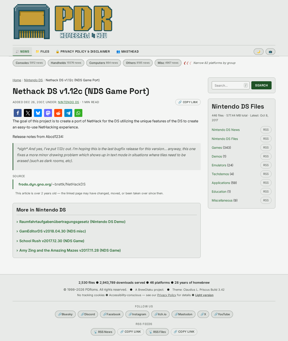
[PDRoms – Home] (63, 22)
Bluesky (65, 314)
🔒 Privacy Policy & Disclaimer (83, 51)
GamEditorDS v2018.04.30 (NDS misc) (52, 231)
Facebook (111, 314)
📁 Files (42, 51)
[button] (18, 113)
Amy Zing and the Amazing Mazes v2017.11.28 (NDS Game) (70, 250)
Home (17, 80)
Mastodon (183, 314)
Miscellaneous (222, 200)
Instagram (137, 314)
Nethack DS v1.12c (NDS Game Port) (81, 91)
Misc (168, 63)
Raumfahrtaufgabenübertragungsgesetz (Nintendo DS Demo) (72, 221)
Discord (88, 314)
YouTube (222, 314)
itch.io (160, 314)
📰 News (22, 51)
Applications (221, 183)
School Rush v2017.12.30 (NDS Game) (51, 241)
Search (261, 85)
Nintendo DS (33, 80)
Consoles (29, 63)
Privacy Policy (166, 295)
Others (138, 63)
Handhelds (66, 63)
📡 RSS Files (157, 332)
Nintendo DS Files (225, 139)
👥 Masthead (127, 51)
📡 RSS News (103, 332)
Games (217, 147)
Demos (217, 156)
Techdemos (220, 174)
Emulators (219, 165)
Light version (204, 295)
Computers (103, 63)
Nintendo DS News (226, 130)
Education (219, 191)
